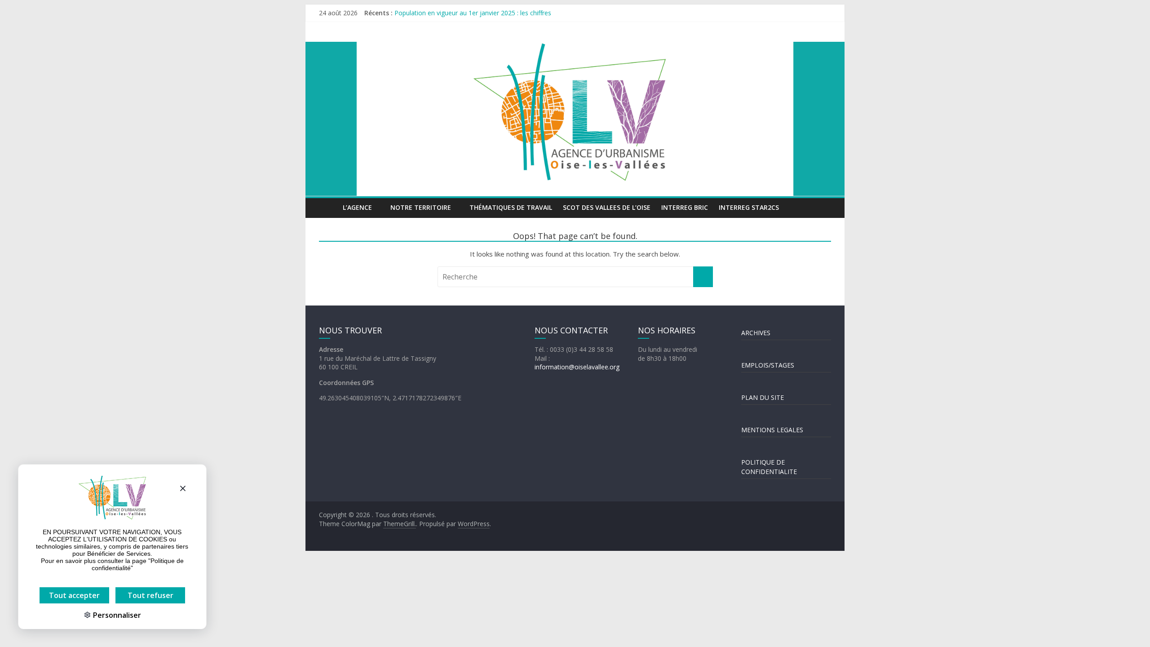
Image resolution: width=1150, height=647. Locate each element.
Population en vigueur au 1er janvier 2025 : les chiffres (472, 17)
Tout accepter (74, 595)
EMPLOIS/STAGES (767, 365)
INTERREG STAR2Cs (749, 207)
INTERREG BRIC (684, 207)
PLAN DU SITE (762, 397)
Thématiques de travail (510, 207)
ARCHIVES (755, 332)
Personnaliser (116, 615)
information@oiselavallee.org (577, 367)
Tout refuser (150, 595)
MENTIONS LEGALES (772, 429)
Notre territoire (420, 207)
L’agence (357, 207)
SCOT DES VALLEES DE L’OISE (606, 207)
